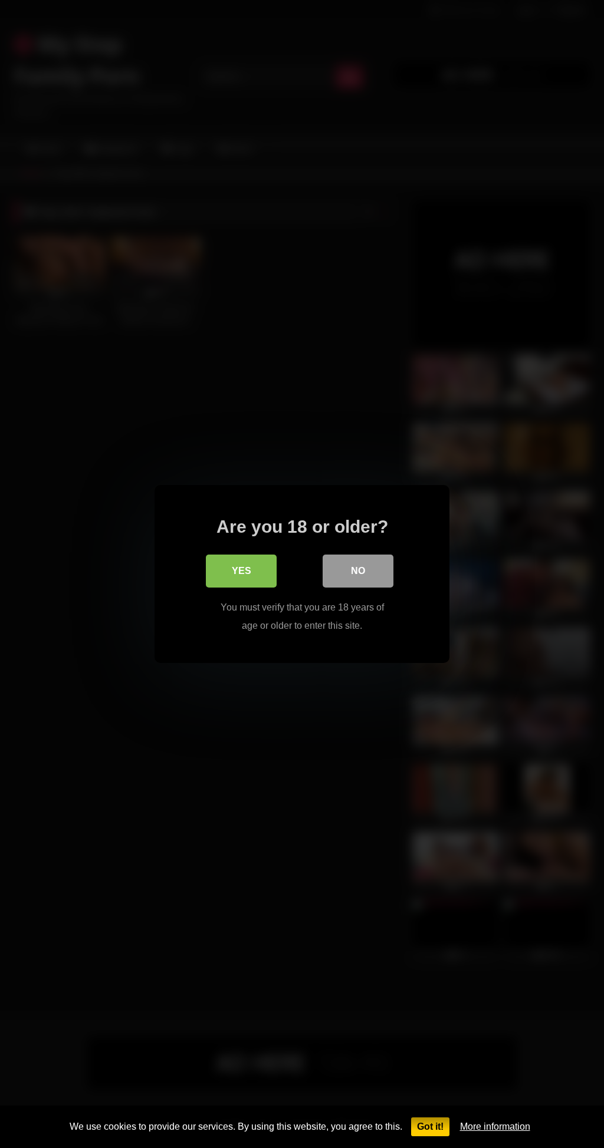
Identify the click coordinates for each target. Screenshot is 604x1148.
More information (495, 1126)
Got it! (430, 1126)
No (358, 571)
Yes (241, 571)
